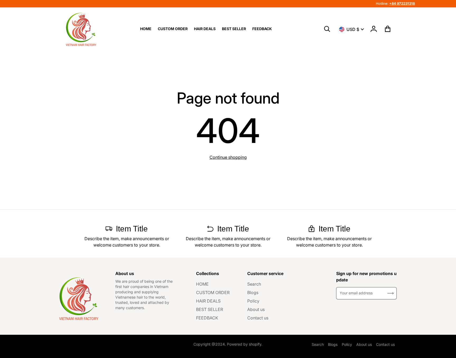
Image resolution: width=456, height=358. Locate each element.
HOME (202, 284)
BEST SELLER (209, 309)
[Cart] (388, 28)
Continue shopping (228, 157)
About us (256, 309)
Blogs (252, 292)
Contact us (257, 317)
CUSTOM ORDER (213, 292)
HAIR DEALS (208, 301)
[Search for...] (327, 29)
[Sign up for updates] (390, 293)
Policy (253, 301)
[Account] (374, 28)
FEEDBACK (207, 317)
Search (254, 284)
